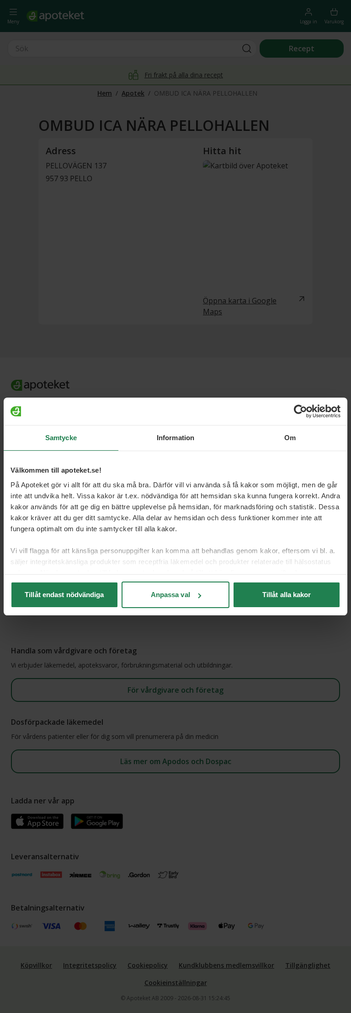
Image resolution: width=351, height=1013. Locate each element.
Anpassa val (170, 594)
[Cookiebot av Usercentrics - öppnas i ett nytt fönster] (300, 411)
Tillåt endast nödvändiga (64, 594)
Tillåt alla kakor (286, 594)
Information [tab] (175, 438)
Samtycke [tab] (61, 438)
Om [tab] (290, 438)
